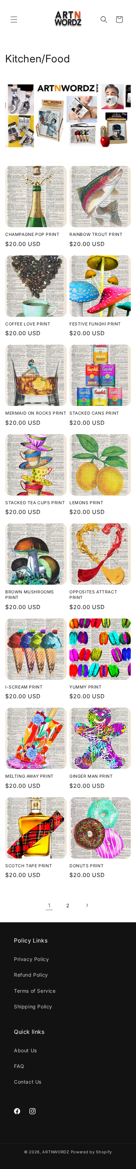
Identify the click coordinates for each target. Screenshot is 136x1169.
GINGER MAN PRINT (91, 776)
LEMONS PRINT (86, 502)
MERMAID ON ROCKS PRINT (35, 413)
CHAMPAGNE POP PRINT (32, 234)
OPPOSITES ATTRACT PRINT (93, 594)
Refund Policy (31, 975)
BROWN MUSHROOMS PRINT (29, 594)
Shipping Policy (33, 1006)
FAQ (19, 1066)
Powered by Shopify (91, 1151)
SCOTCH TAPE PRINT (28, 865)
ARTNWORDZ (55, 1151)
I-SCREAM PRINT (24, 687)
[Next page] (87, 905)
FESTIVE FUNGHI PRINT (95, 323)
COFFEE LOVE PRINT (27, 323)
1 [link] (49, 905)
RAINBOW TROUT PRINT (95, 234)
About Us (25, 1050)
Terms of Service (35, 991)
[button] (14, 19)
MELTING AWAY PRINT (29, 776)
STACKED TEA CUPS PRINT (35, 502)
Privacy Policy (31, 959)
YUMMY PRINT (85, 687)
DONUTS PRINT (86, 865)
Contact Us (27, 1082)
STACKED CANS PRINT (94, 413)
